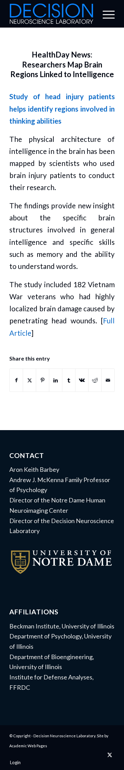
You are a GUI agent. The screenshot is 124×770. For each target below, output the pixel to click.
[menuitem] (105, 14)
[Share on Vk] (81, 380)
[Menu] (105, 14)
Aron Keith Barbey (34, 469)
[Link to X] (109, 754)
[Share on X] (29, 380)
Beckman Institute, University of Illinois (61, 626)
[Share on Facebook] (16, 380)
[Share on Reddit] (95, 380)
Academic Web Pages (28, 745)
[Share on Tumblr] (68, 380)
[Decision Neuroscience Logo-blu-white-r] (51, 14)
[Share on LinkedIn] (55, 380)
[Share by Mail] (108, 380)
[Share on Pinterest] (42, 380)
